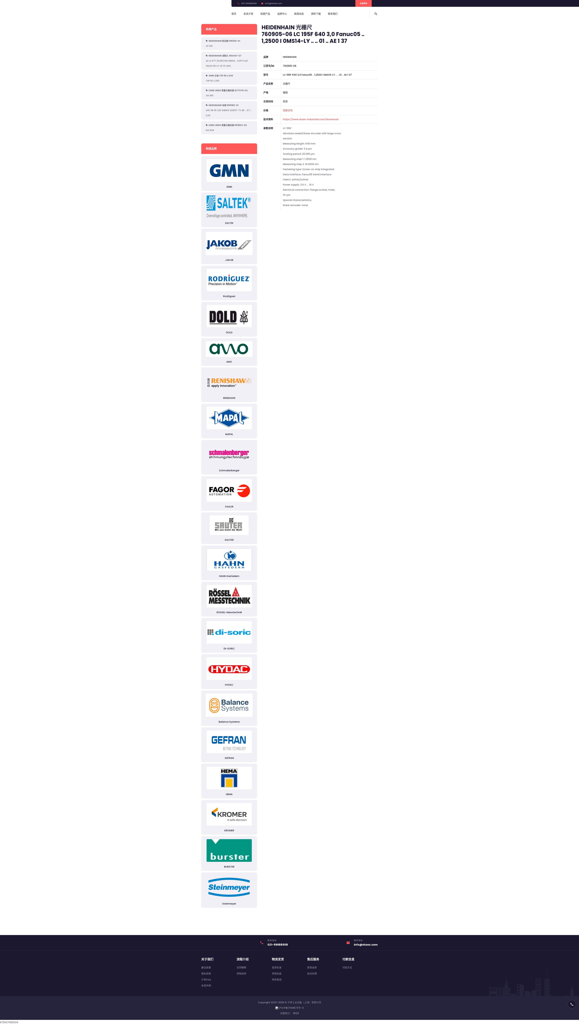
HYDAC (229, 685)
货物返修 (241, 973)
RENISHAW (229, 398)
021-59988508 (249, 3)
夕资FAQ (206, 979)
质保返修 (312, 967)
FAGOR (229, 506)
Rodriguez (229, 296)
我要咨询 (288, 110)
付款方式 (347, 967)
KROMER (229, 830)
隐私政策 (206, 973)
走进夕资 (248, 14)
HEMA (229, 794)
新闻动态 (299, 14)
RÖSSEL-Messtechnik (229, 612)
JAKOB (229, 260)
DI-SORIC (229, 648)
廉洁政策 (206, 967)
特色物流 (277, 979)
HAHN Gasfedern (229, 576)
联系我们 (333, 14)
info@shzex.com (273, 3)
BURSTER (229, 866)
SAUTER (229, 540)
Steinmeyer (229, 903)
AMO (229, 362)
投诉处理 (312, 973)
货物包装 (277, 973)
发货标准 (277, 967)
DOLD (229, 332)
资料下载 (316, 14)
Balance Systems (229, 722)
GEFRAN (229, 758)
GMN (229, 187)
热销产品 (265, 14)
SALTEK (229, 223)
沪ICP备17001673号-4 (291, 1008)
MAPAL (229, 434)
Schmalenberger (229, 470)
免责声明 (206, 985)
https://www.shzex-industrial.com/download (310, 119)
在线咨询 (363, 3)
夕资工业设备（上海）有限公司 (304, 1002)
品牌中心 (282, 14)
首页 (233, 14)
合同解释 (241, 967)
